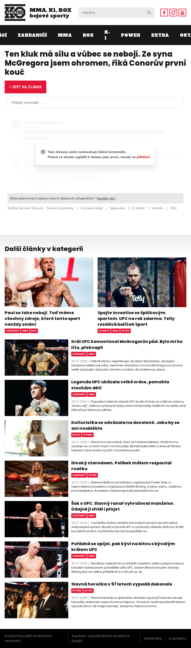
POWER (130, 35)
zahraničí (12, 330)
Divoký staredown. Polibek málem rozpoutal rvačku (121, 466)
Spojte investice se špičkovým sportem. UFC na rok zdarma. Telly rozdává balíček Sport (136, 318)
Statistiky (153, 638)
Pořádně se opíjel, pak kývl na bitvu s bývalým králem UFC (123, 546)
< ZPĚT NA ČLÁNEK (25, 87)
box (34, 330)
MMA (65, 35)
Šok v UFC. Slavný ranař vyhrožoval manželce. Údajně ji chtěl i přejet (122, 506)
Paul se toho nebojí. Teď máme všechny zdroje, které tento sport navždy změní (42, 318)
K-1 (107, 35)
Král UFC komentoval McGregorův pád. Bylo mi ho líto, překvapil (127, 344)
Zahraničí (32, 35)
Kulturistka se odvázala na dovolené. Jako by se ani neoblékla (125, 425)
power (87, 434)
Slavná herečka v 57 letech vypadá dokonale (121, 584)
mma (25, 330)
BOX (88, 35)
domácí (104, 330)
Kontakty (177, 638)
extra (125, 330)
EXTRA (160, 35)
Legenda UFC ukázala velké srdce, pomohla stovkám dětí (120, 385)
